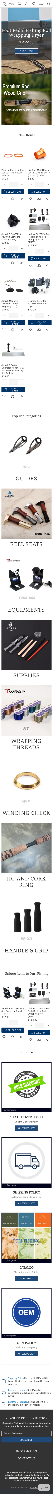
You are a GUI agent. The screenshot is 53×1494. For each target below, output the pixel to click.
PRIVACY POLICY (18, 1487)
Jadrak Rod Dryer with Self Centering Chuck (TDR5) (12, 1011)
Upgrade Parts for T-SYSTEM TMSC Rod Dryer (38, 304)
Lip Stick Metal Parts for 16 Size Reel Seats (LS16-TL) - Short (39, 173)
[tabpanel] (13, 1013)
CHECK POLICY (26, 1128)
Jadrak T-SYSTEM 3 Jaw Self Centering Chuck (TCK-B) (11, 237)
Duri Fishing (11, 4)
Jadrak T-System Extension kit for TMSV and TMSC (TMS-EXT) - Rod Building (12, 369)
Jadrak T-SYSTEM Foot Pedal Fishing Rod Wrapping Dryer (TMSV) (39, 238)
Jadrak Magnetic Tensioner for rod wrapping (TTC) (10, 304)
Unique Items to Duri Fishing (26, 974)
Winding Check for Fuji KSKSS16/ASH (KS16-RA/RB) (12, 173)
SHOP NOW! (26, 51)
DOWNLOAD (26, 1278)
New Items (26, 135)
